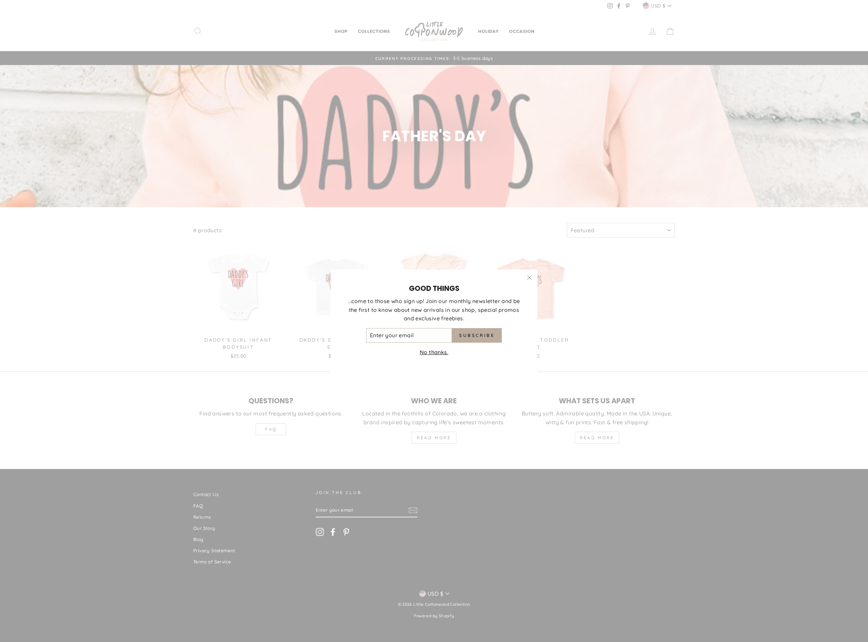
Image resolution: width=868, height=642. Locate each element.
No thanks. (434, 352)
